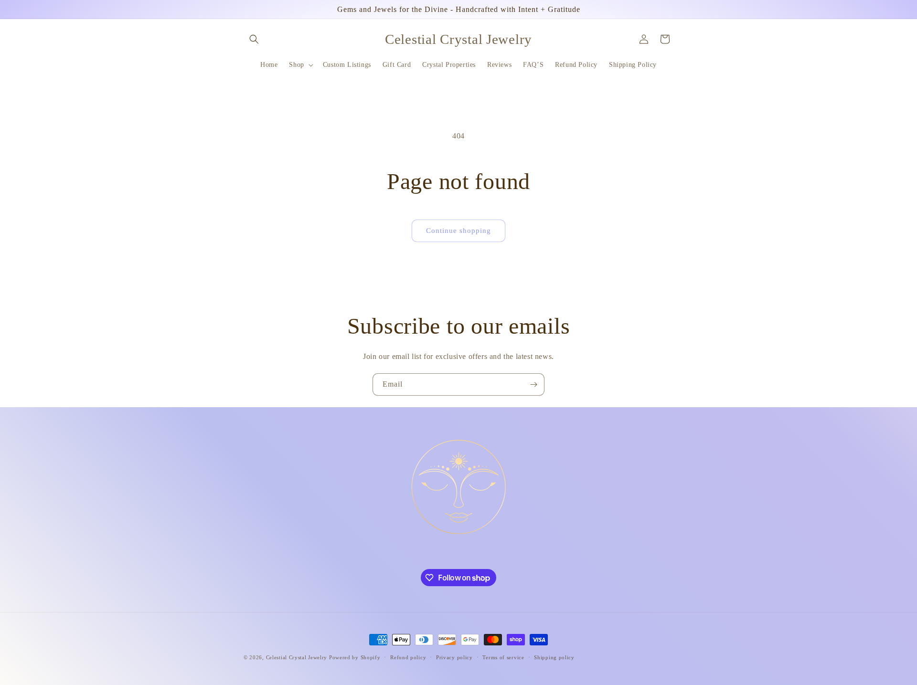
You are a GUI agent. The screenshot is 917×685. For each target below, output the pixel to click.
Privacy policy (454, 657)
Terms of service (503, 657)
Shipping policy (554, 657)
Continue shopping (458, 230)
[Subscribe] (533, 384)
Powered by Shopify (355, 657)
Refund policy (408, 657)
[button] (254, 39)
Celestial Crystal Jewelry (297, 657)
